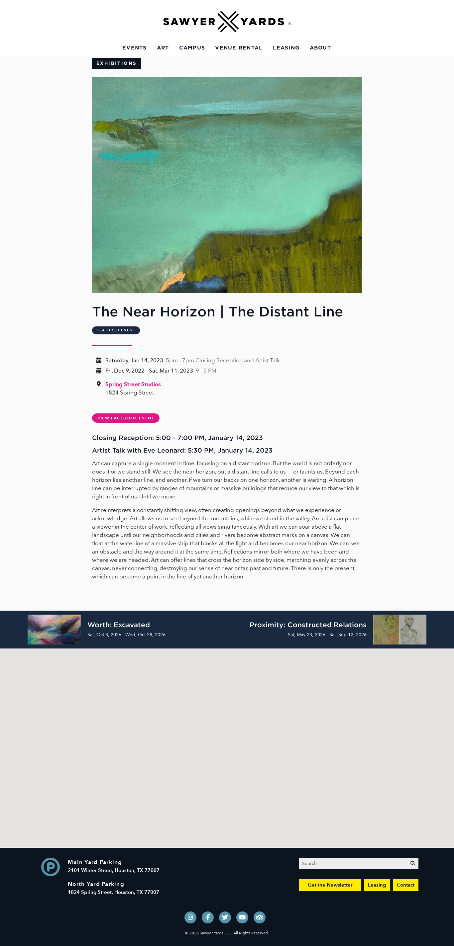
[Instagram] (190, 917)
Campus (192, 48)
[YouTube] (242, 917)
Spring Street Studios (133, 384)
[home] (227, 21)
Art (163, 48)
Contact (405, 885)
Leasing (286, 48)
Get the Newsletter (330, 885)
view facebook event (125, 418)
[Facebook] (208, 917)
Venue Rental (239, 48)
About (320, 48)
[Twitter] (225, 917)
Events (134, 48)
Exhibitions (116, 63)
